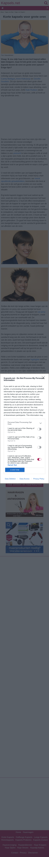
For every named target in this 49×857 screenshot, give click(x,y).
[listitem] (24, 423)
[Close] (44, 378)
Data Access (24, 479)
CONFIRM (14, 470)
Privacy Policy (38, 479)
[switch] (39, 429)
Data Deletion (10, 479)
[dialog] (24, 428)
